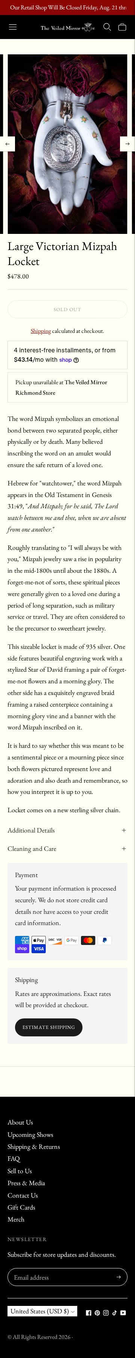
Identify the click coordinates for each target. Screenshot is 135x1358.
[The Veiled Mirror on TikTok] (114, 1313)
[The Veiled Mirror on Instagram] (106, 1313)
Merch (16, 1219)
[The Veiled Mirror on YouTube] (123, 1313)
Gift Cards (21, 1207)
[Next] (127, 143)
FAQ (14, 1158)
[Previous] (7, 143)
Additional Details (31, 830)
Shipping (41, 331)
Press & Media (26, 1182)
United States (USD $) (39, 1311)
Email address (30, 1269)
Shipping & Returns (34, 1146)
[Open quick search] (107, 27)
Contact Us (23, 1195)
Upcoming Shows (30, 1134)
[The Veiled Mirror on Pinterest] (97, 1313)
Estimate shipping (48, 1027)
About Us (20, 1122)
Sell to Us (20, 1170)
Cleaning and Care (32, 848)
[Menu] (13, 27)
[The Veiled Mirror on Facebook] (89, 1313)
